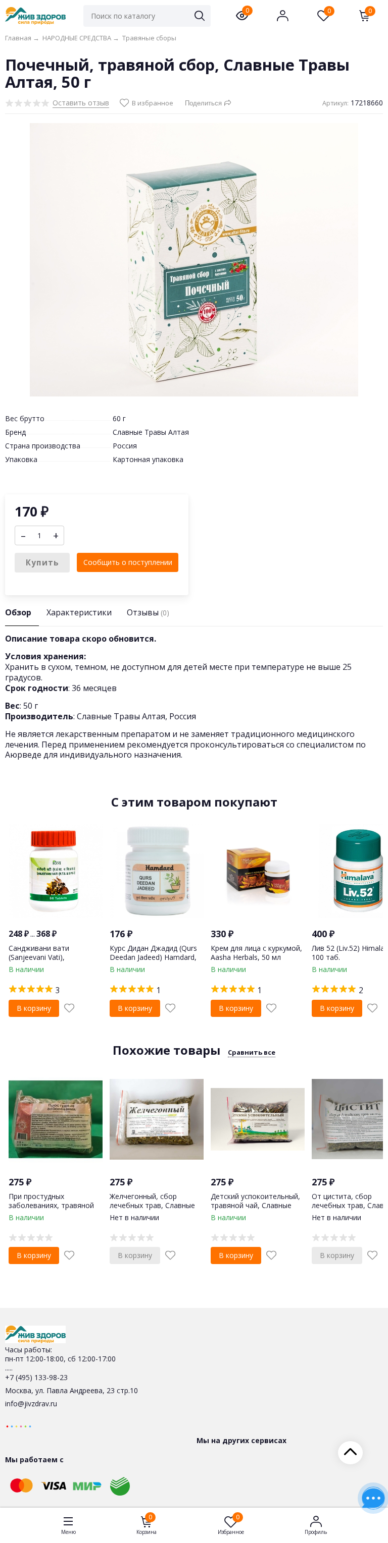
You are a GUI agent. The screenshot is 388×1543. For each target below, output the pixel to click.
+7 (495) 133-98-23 (36, 1377)
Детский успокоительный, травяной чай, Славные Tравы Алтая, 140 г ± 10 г (255, 1205)
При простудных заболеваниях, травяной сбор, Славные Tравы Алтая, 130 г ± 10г (51, 1210)
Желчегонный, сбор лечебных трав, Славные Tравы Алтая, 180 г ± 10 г (153, 1205)
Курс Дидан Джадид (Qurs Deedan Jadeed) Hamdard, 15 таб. (153, 957)
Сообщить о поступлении (127, 562)
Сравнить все (251, 1052)
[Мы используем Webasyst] (18, 1426)
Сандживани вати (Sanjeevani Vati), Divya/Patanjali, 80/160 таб (54, 957)
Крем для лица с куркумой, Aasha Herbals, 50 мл (256, 952)
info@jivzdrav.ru (31, 1403)
